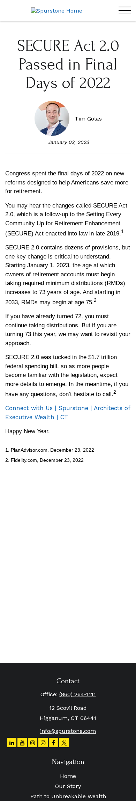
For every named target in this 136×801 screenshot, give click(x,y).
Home (68, 776)
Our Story (68, 786)
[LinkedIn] (11, 742)
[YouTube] (22, 742)
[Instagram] (32, 742)
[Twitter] (64, 742)
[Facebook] (53, 742)
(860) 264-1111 (77, 694)
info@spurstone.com (68, 731)
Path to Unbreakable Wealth (68, 796)
